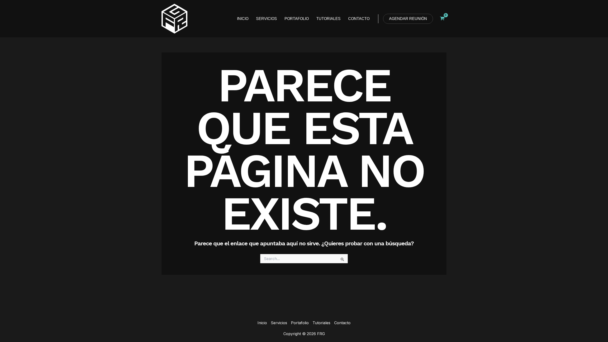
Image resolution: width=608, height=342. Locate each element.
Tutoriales (321, 322)
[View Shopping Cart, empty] (442, 18)
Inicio (262, 322)
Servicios (279, 322)
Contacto (342, 322)
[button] (408, 19)
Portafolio (300, 322)
